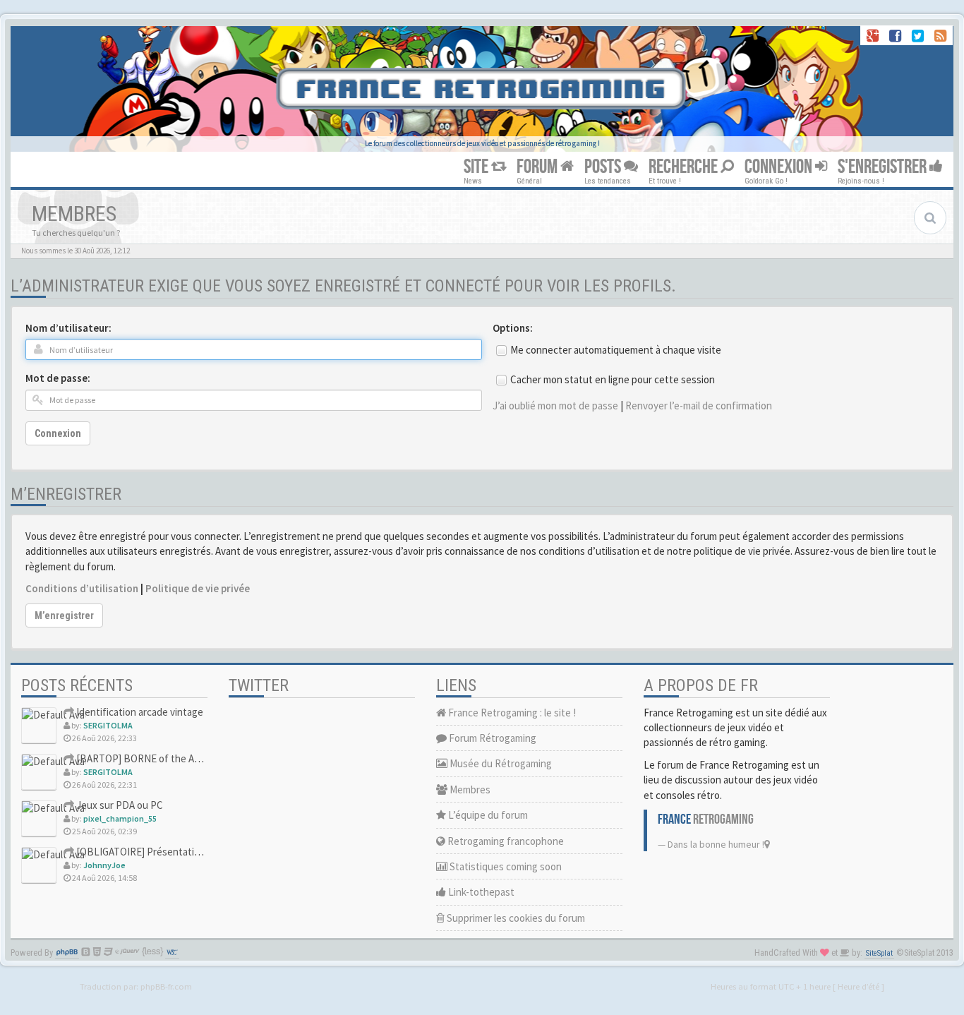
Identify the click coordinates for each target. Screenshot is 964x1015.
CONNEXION (780, 167)
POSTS (604, 167)
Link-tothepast (480, 892)
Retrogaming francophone (504, 841)
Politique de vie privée (197, 588)
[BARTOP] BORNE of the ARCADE (149, 758)
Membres (468, 789)
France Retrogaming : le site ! (511, 712)
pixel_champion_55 (120, 818)
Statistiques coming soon (504, 866)
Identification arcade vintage (138, 712)
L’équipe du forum (487, 815)
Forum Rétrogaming (491, 738)
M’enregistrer (64, 615)
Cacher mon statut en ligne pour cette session (612, 379)
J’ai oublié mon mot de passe (555, 405)
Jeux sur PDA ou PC (118, 805)
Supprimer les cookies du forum (515, 918)
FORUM (538, 167)
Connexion (58, 433)
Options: (513, 328)
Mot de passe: (57, 378)
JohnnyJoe (104, 865)
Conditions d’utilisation (81, 588)
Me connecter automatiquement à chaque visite (615, 349)
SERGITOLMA (108, 725)
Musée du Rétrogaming (499, 763)
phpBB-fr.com (166, 986)
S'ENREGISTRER (883, 167)
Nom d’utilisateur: (68, 328)
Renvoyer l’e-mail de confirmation (698, 405)
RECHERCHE (685, 167)
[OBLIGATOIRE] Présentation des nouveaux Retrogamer (199, 851)
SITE (477, 167)
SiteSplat (879, 953)
